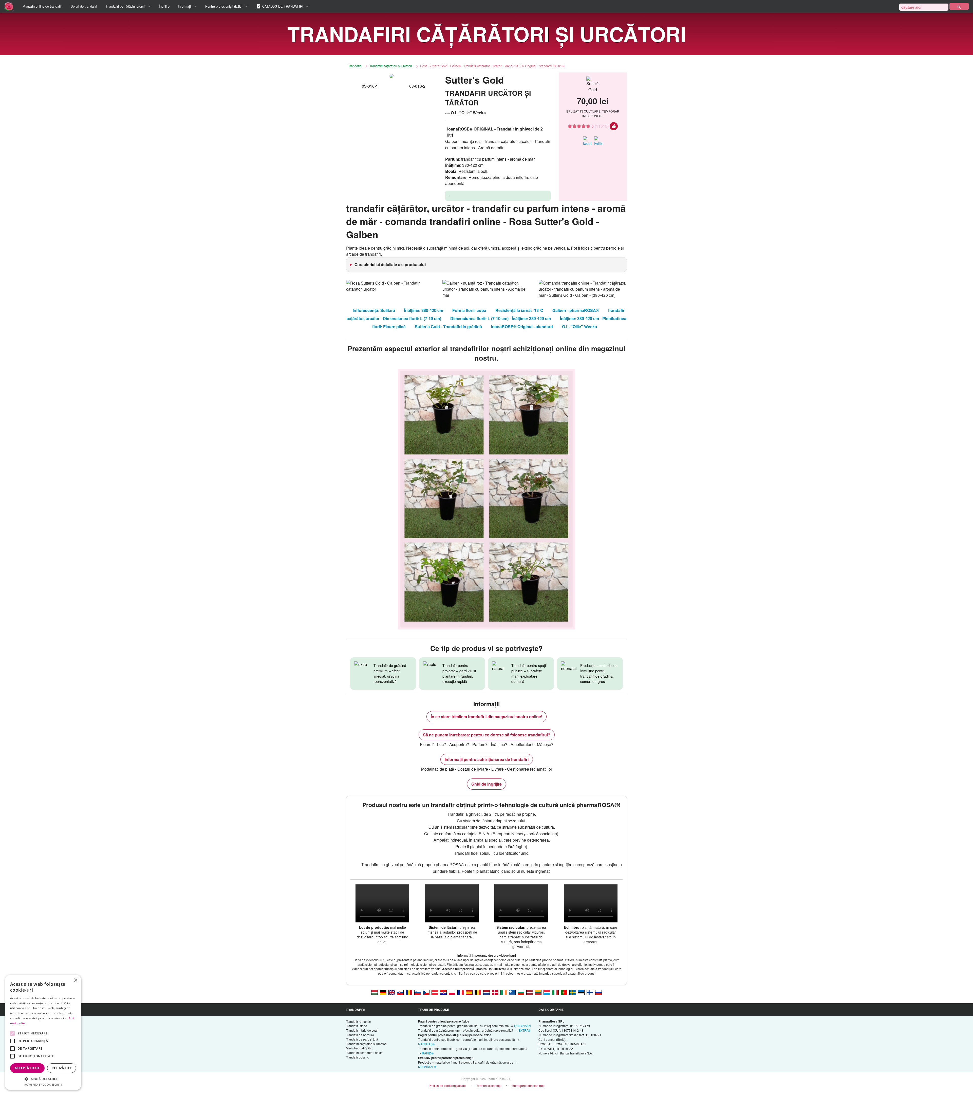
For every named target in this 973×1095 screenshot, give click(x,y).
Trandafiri (354, 65)
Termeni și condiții (488, 1085)
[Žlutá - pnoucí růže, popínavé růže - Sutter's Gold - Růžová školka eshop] (426, 992)
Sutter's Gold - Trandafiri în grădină (448, 326)
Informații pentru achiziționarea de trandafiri (487, 759)
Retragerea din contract (528, 1085)
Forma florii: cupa (469, 310)
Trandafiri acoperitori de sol (364, 1052)
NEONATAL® (427, 1067)
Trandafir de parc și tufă (362, 1039)
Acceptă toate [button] (27, 1068)
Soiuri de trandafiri (84, 6)
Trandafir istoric (356, 1026)
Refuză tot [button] (61, 1068)
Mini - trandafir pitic (359, 1048)
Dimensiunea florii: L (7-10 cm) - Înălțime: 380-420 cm (500, 318)
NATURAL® (426, 1044)
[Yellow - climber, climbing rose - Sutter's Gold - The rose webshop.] (391, 992)
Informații (185, 6)
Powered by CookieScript (43, 1084)
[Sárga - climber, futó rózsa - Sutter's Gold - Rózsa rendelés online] (374, 992)
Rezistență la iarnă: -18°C (519, 310)
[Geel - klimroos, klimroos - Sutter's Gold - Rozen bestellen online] (486, 992)
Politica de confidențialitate (447, 1085)
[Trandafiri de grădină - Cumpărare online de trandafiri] (959, 6)
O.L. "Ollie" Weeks (579, 326)
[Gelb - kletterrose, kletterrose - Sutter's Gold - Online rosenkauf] (435, 992)
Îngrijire (164, 6)
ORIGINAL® (522, 1026)
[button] (43, 1078)
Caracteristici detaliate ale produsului (390, 264)
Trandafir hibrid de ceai (362, 1030)
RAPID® (428, 1053)
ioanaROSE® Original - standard (522, 326)
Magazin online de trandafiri (42, 6)
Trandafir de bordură (360, 1035)
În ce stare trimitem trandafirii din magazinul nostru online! (486, 716)
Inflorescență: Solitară (374, 310)
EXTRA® (524, 1030)
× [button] (75, 980)
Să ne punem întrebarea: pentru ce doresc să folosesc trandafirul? (486, 735)
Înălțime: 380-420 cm (423, 310)
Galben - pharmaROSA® (575, 310)
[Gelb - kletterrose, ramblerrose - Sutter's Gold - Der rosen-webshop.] (383, 992)
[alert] (43, 1032)
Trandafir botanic (357, 1057)
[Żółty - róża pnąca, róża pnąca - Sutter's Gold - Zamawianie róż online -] (452, 992)
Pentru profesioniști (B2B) (223, 6)
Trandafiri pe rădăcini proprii (125, 6)
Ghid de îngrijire (486, 784)
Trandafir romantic (358, 1021)
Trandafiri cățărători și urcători (390, 65)
